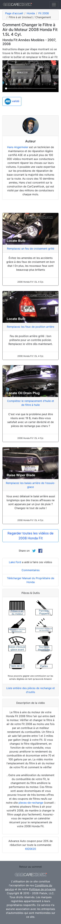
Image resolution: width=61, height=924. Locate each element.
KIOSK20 (30, 848)
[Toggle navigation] (53, 4)
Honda (31, 13)
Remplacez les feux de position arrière (30, 326)
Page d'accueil (14, 13)
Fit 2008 (43, 13)
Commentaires (31, 570)
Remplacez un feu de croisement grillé (30, 248)
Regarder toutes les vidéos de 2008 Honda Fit (30, 535)
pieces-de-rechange (31, 802)
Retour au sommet (30, 866)
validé (15, 101)
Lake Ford (15, 562)
